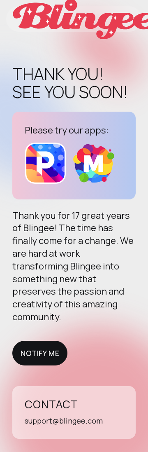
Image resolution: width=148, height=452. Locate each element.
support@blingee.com (64, 421)
